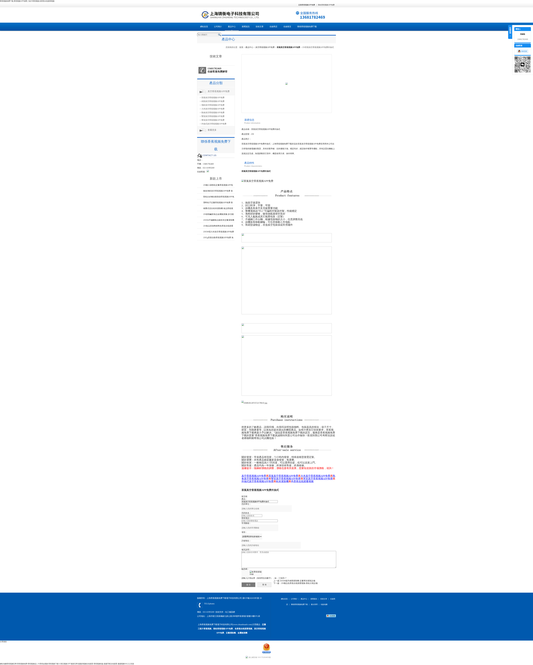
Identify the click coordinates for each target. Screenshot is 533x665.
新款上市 (216, 178)
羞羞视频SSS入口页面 (126, 664)
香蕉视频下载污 (54, 664)
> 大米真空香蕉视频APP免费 (212, 109)
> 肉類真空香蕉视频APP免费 (212, 101)
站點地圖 (324, 604)
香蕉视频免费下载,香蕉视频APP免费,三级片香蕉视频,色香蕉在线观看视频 (27, 1)
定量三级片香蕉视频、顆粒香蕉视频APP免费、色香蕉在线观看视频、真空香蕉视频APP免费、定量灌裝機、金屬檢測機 (232, 628)
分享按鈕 (3, 642)
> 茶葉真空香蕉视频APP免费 (212, 98)
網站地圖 (3, 664)
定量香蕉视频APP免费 (306, 5)
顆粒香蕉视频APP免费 (326, 5)
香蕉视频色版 (99, 664)
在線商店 (273, 27)
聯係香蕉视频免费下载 (307, 27)
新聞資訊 (246, 27)
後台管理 (314, 604)
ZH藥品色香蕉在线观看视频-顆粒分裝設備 (299, 583)
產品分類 (216, 83)
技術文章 (259, 27)
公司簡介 (218, 27)
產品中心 (232, 27)
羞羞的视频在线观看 (85, 664)
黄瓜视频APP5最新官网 (69, 664)
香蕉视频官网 (12, 664)
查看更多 (212, 130)
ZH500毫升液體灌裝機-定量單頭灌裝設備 (297, 581)
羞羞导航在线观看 (110, 664)
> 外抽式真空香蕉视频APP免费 (213, 124)
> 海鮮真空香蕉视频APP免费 (212, 105)
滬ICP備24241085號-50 (252, 598)
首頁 (241, 47)
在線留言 (287, 27)
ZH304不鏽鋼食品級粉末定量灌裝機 (218, 220)
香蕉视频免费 (22, 664)
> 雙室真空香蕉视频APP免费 (212, 116)
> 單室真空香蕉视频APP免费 (212, 120)
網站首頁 (204, 27)
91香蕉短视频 (43, 664)
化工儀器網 (230, 612)
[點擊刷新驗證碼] (255, 572)
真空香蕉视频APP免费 (265, 47)
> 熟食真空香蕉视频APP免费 (212, 113)
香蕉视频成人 (32, 664)
